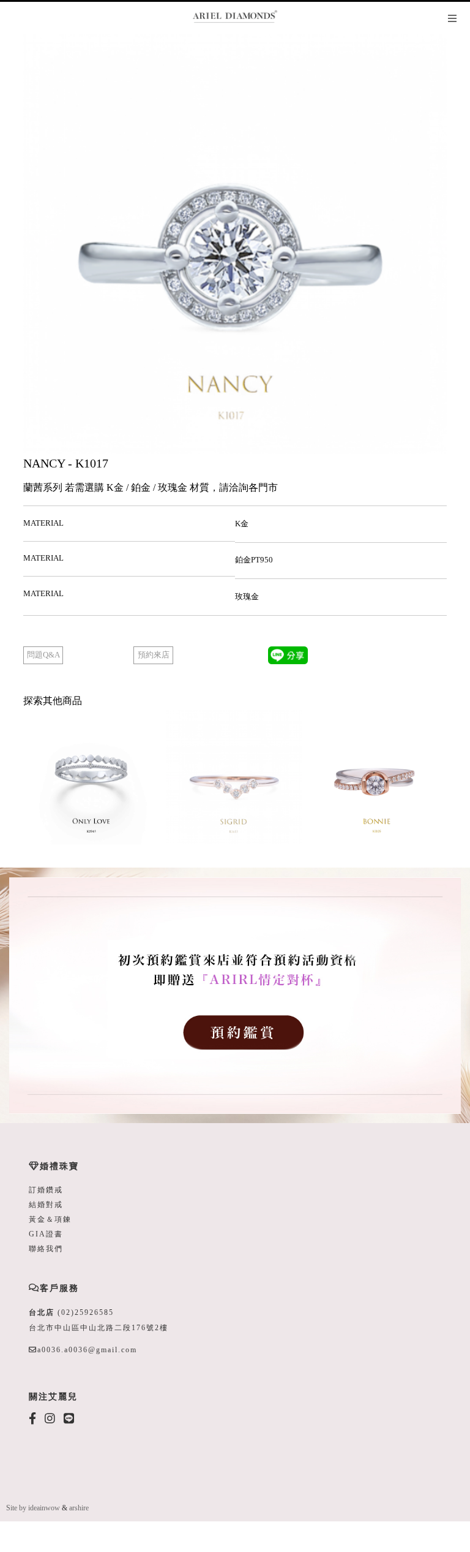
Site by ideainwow (33, 1508)
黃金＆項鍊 (50, 1219)
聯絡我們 (46, 1248)
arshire (79, 1508)
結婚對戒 (46, 1204)
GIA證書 (46, 1234)
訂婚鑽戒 (46, 1190)
